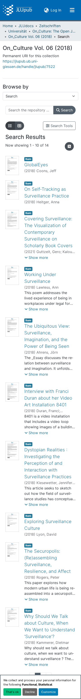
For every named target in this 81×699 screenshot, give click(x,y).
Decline (30, 692)
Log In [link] (56, 10)
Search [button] (66, 110)
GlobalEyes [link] (36, 164)
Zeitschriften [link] (50, 26)
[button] (17, 10)
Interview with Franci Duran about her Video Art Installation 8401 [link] (48, 398)
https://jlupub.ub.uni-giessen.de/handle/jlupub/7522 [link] (29, 64)
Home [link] (8, 26)
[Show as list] (10, 125)
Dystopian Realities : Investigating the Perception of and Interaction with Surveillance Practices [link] (47, 463)
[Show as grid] (19, 125)
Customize (48, 692)
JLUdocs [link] (26, 26)
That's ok (12, 692)
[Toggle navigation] (72, 10)
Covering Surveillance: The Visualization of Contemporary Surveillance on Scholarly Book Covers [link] (48, 232)
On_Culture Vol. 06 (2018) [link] (30, 36)
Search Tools (61, 125)
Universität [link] (17, 31)
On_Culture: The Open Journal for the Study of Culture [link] (54, 31)
